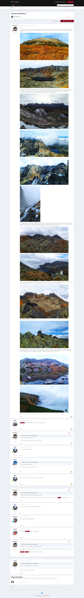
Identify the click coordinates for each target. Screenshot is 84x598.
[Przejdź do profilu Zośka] (15, 424)
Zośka (15, 420)
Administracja (30, 7)
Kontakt (43, 595)
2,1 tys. (16, 455)
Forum (11, 7)
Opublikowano (25, 25)
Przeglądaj (13, 5)
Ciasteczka (48, 595)
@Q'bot (59, 497)
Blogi (15, 7)
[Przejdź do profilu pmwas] (15, 564)
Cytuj (23, 416)
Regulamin (24, 7)
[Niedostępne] (44, 46)
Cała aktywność (19, 5)
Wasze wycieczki (24, 17)
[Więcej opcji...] (72, 25)
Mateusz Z (18, 16)
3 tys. (15, 537)
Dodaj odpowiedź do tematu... (21, 582)
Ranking (43, 7)
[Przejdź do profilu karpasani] (15, 520)
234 (15, 525)
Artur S (15, 459)
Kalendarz (19, 7)
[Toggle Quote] (21, 435)
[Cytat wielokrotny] (20, 416)
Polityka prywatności (37, 595)
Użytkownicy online (37, 7)
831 (15, 569)
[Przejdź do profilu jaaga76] (15, 532)
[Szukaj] (73, 5)
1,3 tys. (16, 441)
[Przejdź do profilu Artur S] (15, 463)
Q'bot (15, 447)
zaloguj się (42, 578)
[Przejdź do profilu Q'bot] (15, 450)
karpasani (15, 516)
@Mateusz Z (22, 422)
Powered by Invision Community (42, 596)
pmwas (15, 560)
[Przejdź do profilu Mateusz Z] (12, 17)
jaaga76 (15, 529)
